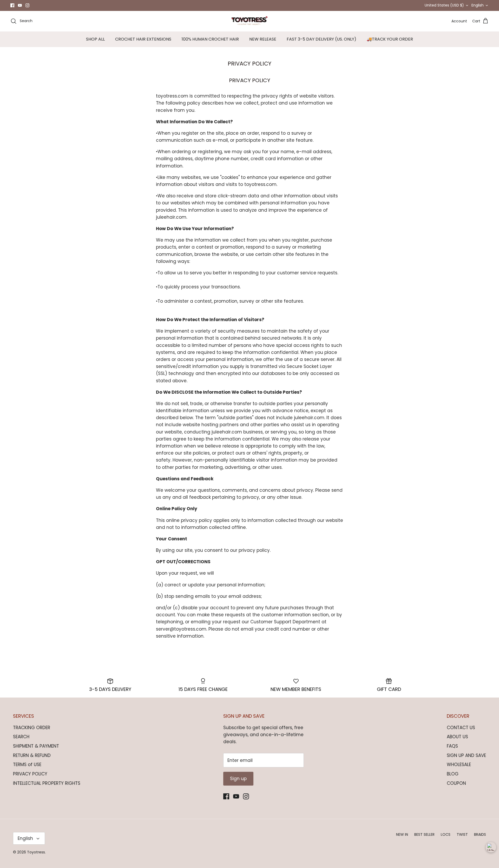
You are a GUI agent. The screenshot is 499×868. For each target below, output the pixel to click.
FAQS (452, 746)
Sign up (238, 778)
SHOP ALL (95, 39)
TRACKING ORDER (31, 727)
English (477, 5)
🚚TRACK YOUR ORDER (390, 39)
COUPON (456, 783)
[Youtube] (20, 5)
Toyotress (36, 852)
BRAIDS (480, 834)
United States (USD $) (444, 5)
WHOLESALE (459, 764)
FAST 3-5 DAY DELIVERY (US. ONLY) (321, 39)
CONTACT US (461, 727)
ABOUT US (457, 737)
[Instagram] (27, 5)
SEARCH (21, 737)
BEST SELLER (424, 834)
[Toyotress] (249, 21)
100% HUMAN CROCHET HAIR (210, 39)
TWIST (462, 834)
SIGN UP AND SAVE (466, 755)
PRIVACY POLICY (30, 774)
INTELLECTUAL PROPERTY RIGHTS (46, 783)
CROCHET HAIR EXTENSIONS (143, 39)
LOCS (445, 834)
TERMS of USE (27, 764)
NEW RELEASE (262, 39)
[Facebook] (12, 5)
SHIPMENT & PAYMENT (36, 746)
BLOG (452, 774)
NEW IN (402, 834)
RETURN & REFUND (32, 755)
